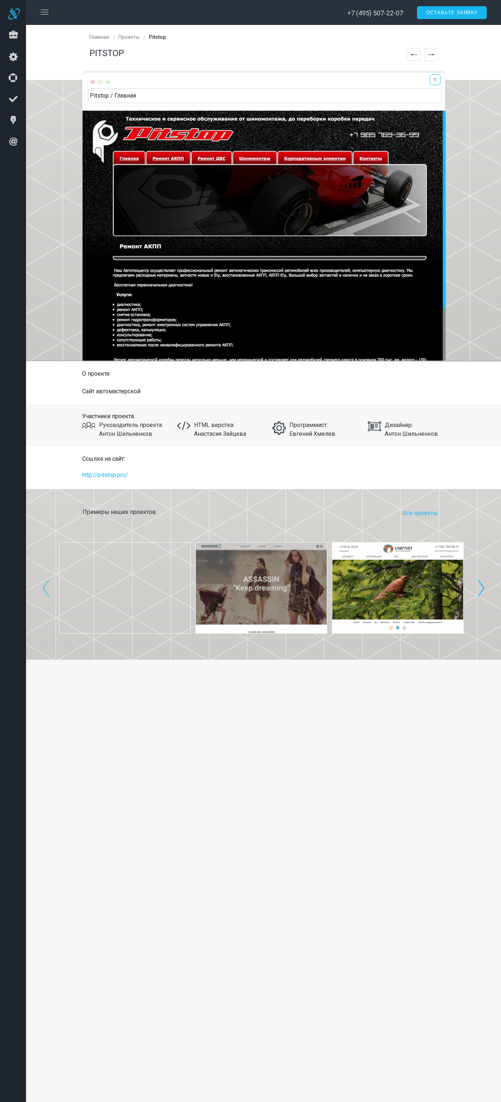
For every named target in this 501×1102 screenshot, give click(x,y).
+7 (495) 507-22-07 (375, 13)
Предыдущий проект (414, 54)
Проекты (128, 37)
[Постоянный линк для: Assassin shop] (261, 588)
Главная (99, 37)
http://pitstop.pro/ (105, 474)
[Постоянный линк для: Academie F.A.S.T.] (125, 588)
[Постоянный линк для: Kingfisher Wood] (398, 588)
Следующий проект (431, 54)
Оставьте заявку (452, 12)
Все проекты (420, 513)
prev (46, 588)
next (481, 588)
